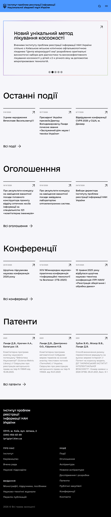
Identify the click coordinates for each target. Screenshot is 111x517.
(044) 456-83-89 (12, 434)
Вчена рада (10, 464)
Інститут (8, 453)
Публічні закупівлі (70, 486)
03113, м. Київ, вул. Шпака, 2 (20, 431)
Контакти (65, 496)
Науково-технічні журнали (19, 491)
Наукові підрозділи (14, 469)
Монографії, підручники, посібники (24, 486)
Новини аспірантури (72, 469)
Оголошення (67, 459)
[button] (106, 6)
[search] (99, 6)
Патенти (65, 480)
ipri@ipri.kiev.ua (12, 438)
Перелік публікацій (15, 497)
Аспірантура (67, 464)
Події (63, 453)
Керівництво (10, 459)
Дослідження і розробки (74, 475)
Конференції (67, 491)
